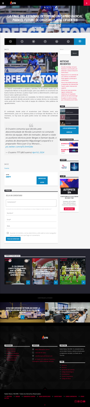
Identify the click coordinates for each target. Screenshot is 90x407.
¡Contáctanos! (66, 374)
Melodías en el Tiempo (65, 150)
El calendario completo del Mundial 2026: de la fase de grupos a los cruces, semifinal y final (17, 270)
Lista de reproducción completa (69, 130)
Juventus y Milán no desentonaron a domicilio (73, 270)
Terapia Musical (11, 360)
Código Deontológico (68, 372)
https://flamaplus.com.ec (42, 349)
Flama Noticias (11, 349)
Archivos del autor (42, 180)
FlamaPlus (8, 281)
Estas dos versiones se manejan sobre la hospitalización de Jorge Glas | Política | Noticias (23, 310)
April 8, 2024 (38, 152)
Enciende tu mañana (13, 353)
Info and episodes (69, 209)
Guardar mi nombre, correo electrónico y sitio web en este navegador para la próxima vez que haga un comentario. (33, 233)
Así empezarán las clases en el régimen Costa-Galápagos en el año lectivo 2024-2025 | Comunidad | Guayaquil (68, 310)
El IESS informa (11, 351)
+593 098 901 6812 (40, 353)
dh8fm (43, 27)
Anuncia (64, 367)
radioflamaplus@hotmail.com (43, 356)
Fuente (6, 168)
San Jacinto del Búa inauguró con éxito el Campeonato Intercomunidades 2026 (45, 270)
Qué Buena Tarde (12, 358)
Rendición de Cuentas (68, 369)
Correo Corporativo (67, 376)
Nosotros (64, 365)
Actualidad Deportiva (13, 355)
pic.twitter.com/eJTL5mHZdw (19, 146)
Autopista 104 (65, 143)
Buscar (61, 49)
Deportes (45, 11)
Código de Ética (66, 378)
